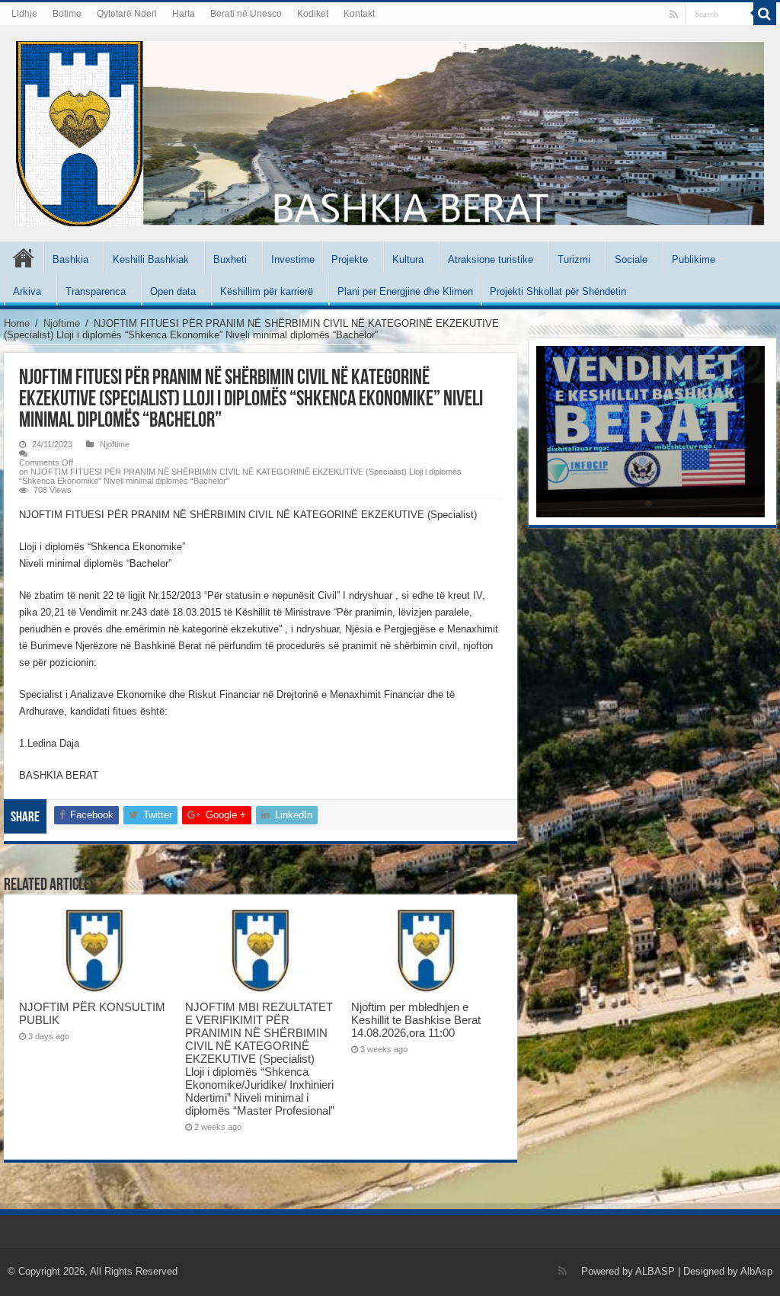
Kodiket (312, 13)
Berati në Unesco (246, 13)
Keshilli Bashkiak (151, 259)
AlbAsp (756, 1271)
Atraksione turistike (490, 259)
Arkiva (27, 291)
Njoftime (61, 323)
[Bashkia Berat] (390, 131)
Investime (293, 259)
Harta (183, 13)
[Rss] (673, 14)
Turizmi (574, 259)
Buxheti (230, 259)
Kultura (408, 259)
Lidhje (24, 13)
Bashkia (70, 259)
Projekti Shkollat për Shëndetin (558, 291)
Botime (67, 13)
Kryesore (23, 258)
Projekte (349, 259)
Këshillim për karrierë (266, 291)
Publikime (693, 259)
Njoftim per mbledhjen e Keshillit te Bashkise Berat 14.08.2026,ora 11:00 (416, 1019)
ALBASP (655, 1271)
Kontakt (359, 13)
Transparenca (96, 291)
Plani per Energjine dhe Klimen (405, 291)
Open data (173, 291)
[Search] (764, 13)
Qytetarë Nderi (127, 13)
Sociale (631, 259)
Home (17, 323)
